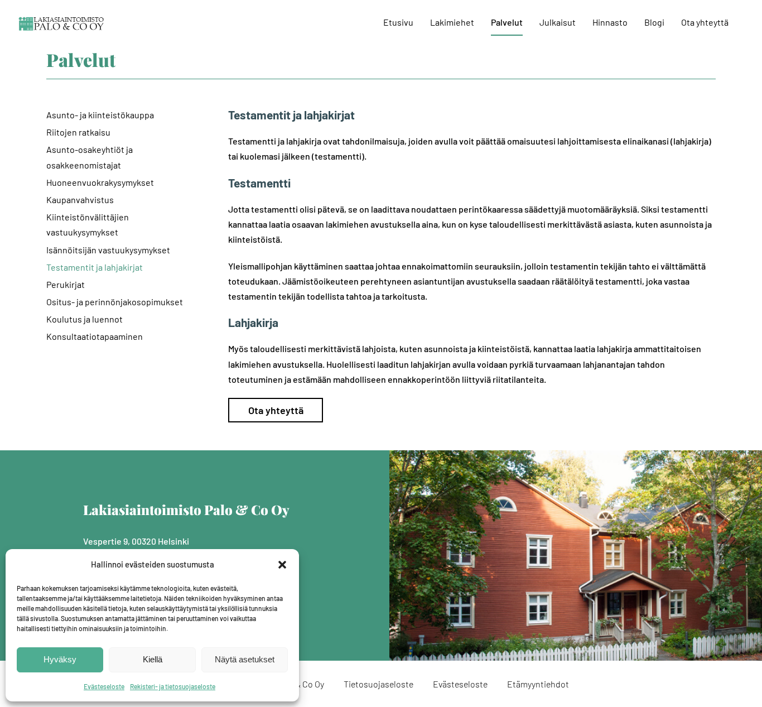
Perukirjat (65, 284)
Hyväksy (60, 659)
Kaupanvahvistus (80, 199)
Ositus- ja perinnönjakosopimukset (114, 301)
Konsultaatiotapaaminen (94, 336)
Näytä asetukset (244, 659)
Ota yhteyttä (275, 410)
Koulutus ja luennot (84, 319)
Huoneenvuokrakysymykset (100, 182)
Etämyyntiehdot (538, 684)
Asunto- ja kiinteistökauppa (100, 114)
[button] (282, 564)
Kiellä (152, 659)
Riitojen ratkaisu (78, 132)
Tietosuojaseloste (378, 684)
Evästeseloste (104, 686)
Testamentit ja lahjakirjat (94, 267)
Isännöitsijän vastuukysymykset (108, 249)
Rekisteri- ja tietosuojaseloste (172, 686)
